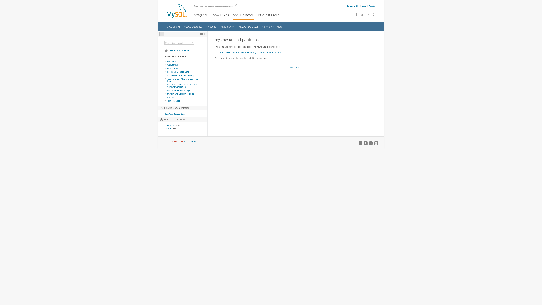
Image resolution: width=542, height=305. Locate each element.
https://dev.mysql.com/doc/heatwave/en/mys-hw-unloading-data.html (248, 52)
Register (372, 6)
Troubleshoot (173, 101)
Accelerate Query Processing (180, 75)
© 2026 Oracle (190, 142)
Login (364, 6)
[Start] (201, 33)
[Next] (205, 33)
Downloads (221, 15)
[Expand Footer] (165, 142)
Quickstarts (172, 68)
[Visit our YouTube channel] (372, 15)
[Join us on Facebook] (355, 15)
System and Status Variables (180, 94)
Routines (171, 97)
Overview (171, 61)
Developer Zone (268, 15)
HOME (292, 67)
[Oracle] (176, 142)
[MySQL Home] (176, 11)
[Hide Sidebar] (161, 34)
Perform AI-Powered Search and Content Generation (182, 85)
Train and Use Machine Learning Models (182, 80)
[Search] (192, 42)
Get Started (172, 65)
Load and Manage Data (178, 72)
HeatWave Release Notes (174, 114)
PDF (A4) (167, 128)
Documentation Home (179, 50)
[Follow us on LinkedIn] (367, 15)
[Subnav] (166, 61)
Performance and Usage (178, 90)
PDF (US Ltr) (169, 125)
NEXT (297, 67)
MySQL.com (201, 15)
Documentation (243, 15)
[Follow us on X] (361, 15)
